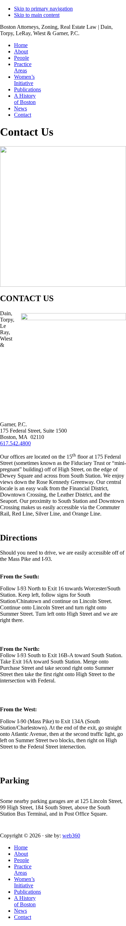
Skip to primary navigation (43, 9)
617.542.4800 (15, 443)
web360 (71, 835)
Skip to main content (36, 15)
